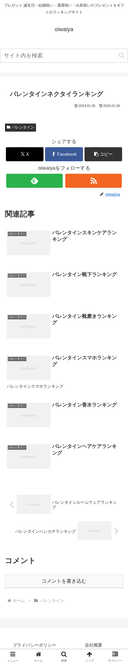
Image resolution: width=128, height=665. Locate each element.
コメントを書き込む (64, 581)
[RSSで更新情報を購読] (93, 181)
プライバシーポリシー (34, 645)
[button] (121, 55)
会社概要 (93, 645)
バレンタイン (23, 127)
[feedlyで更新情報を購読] (34, 181)
